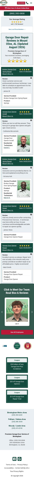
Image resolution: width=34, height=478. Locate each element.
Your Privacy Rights (17, 471)
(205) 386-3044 (17, 422)
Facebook (14, 459)
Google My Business (19, 459)
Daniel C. (7, 148)
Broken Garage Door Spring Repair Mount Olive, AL (9, 71)
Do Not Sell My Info (22, 468)
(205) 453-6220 (17, 415)
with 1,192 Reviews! (17, 24)
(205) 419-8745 (17, 428)
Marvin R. (7, 198)
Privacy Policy (22, 465)
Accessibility (8, 468)
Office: (17, 440)
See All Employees (17, 332)
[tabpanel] (17, 311)
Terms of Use (10, 465)
